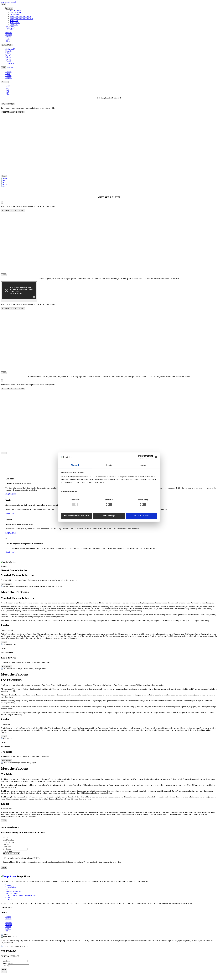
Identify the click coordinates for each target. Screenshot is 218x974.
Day (4, 844)
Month (5, 847)
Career (7, 897)
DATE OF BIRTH (9, 842)
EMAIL (6, 838)
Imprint (8, 885)
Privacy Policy (10, 887)
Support (8, 917)
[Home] (10, 68)
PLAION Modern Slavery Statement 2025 (20, 895)
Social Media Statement (13, 891)
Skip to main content (8, 2)
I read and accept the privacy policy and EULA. (22, 858)
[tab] (109, 602)
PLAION (8, 899)
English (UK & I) (7, 45)
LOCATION (7, 851)
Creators (8, 919)
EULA (7, 889)
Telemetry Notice (11, 893)
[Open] (2, 202)
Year (4, 849)
